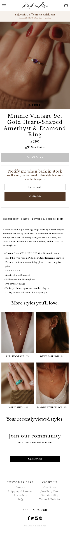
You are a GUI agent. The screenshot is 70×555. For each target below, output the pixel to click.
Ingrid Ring (18, 407)
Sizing (25, 219)
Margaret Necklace (52, 407)
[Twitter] (32, 518)
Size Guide (37, 147)
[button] (30, 105)
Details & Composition (47, 219)
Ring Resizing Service (51, 258)
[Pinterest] (40, 518)
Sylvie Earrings (52, 356)
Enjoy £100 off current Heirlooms (35, 16)
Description (11, 219)
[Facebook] (29, 518)
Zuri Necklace (17, 356)
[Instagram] (36, 518)
